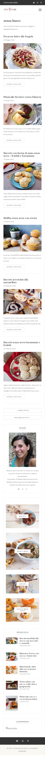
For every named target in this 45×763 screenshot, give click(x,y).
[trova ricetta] (22, 728)
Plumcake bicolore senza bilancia (22, 97)
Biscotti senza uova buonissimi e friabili (21, 343)
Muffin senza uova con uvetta (20, 218)
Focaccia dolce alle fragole (18, 36)
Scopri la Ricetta (13, 84)
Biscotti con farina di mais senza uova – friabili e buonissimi (21, 154)
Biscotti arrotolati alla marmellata (15, 281)
